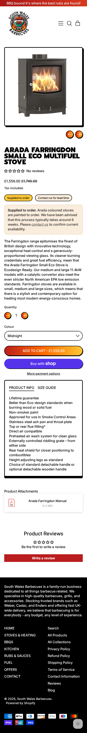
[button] (69, 23)
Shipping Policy (60, 662)
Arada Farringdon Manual (48, 501)
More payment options (43, 373)
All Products (57, 635)
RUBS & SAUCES (17, 656)
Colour (9, 326)
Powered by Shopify (20, 703)
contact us (39, 224)
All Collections (59, 642)
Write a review (43, 558)
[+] (24, 315)
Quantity (10, 307)
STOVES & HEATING (20, 635)
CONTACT (12, 676)
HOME (9, 628)
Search (53, 628)
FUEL (8, 662)
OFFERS (10, 669)
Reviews (54, 683)
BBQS (8, 642)
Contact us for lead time (53, 198)
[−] (7, 315)
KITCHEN (11, 649)
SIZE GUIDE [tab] (47, 387)
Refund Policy (59, 656)
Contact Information (64, 676)
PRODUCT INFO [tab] (21, 387)
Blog (51, 690)
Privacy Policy (59, 649)
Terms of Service (61, 669)
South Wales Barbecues (34, 699)
